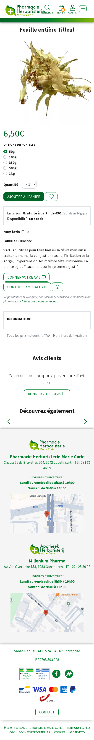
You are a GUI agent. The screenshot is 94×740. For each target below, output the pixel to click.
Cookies (59, 732)
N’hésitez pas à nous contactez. (38, 301)
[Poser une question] (57, 286)
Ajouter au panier (23, 196)
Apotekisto (77, 732)
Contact (47, 712)
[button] (9, 422)
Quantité (10, 184)
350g (13, 162)
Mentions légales (78, 727)
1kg (12, 173)
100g (13, 157)
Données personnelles (34, 732)
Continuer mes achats (27, 287)
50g (12, 151)
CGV (12, 732)
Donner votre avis (24, 277)
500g (13, 168)
